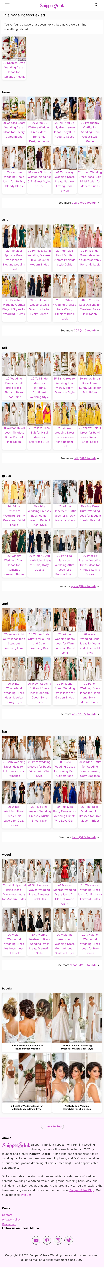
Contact (7, 1214)
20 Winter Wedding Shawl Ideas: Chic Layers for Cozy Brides (14, 816)
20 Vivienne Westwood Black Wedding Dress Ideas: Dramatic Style (39, 944)
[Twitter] (68, 1240)
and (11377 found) (84, 714)
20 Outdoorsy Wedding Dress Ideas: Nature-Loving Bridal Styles (65, 181)
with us (25, 1194)
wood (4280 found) (83, 965)
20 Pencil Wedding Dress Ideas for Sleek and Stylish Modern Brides (90, 693)
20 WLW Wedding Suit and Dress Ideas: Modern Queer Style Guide (39, 693)
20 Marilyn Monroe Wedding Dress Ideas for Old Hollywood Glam (64, 894)
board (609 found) (84, 202)
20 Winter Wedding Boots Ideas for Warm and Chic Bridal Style (65, 643)
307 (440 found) (85, 330)
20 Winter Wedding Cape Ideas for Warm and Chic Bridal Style (90, 643)
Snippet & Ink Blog (81, 1190)
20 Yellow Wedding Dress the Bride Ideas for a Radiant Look (65, 437)
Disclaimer (9, 1224)
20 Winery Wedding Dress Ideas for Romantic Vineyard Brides (14, 565)
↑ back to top (52, 1126)
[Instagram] (58, 1240)
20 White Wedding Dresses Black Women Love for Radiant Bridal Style (39, 516)
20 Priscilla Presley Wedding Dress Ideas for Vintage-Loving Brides (90, 565)
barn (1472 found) (84, 837)
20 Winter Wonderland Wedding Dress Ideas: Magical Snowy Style (14, 693)
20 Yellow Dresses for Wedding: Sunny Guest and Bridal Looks (14, 516)
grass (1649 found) (83, 586)
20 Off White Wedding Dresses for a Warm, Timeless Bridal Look (64, 309)
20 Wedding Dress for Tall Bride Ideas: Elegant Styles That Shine (14, 388)
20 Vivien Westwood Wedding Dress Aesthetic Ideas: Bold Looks (14, 944)
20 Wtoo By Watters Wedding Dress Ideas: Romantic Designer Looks (39, 132)
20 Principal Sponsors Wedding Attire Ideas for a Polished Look (64, 565)
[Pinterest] (47, 1240)
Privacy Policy (11, 1219)
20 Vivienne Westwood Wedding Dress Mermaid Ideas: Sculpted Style (65, 944)
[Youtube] (36, 1240)
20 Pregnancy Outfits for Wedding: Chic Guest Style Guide (90, 132)
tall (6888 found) (85, 458)
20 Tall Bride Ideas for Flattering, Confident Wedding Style (39, 388)
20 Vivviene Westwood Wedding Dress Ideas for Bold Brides (90, 944)
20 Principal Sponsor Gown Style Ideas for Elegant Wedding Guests (14, 260)
